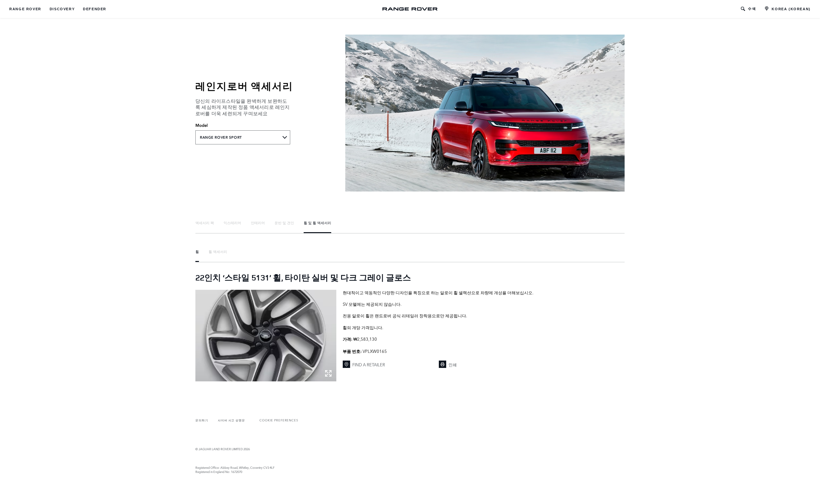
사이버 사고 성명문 (231, 420)
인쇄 (452, 364)
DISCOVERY (62, 9)
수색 (752, 9)
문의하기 (201, 420)
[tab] (204, 222)
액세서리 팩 (204, 222)
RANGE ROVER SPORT (221, 137)
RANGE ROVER (25, 9)
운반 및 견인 (284, 222)
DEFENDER (94, 9)
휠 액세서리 (218, 251)
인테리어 (258, 222)
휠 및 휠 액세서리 (317, 222)
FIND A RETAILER (368, 364)
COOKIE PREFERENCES (278, 420)
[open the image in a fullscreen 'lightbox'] (265, 335)
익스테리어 (232, 222)
